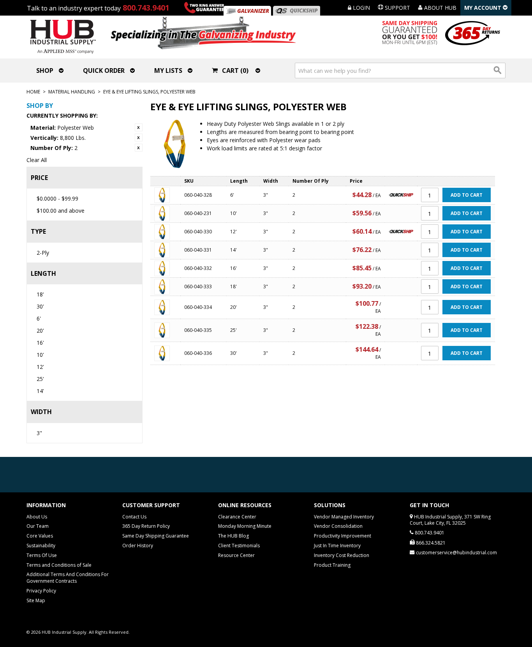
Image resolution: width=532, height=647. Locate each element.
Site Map (35, 600)
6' (39, 318)
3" (39, 433)
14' (40, 391)
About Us (36, 516)
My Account (483, 7)
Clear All (36, 160)
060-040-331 (198, 250)
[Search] (498, 70)
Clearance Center (237, 516)
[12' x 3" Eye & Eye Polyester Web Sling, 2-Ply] (165, 232)
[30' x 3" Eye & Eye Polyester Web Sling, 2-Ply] (165, 353)
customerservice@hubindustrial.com (456, 552)
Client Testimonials (239, 545)
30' (40, 306)
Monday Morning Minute (244, 526)
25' (40, 379)
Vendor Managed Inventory (344, 516)
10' (40, 354)
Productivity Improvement (342, 535)
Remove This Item (139, 127)
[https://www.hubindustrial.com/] (296, 11)
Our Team (37, 526)
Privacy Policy (41, 590)
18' (40, 294)
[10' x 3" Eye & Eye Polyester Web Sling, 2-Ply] (165, 213)
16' (40, 342)
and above (61, 210)
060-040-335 (198, 330)
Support (396, 7)
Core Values (39, 535)
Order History (137, 545)
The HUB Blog (233, 535)
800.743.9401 (146, 7)
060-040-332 (198, 268)
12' (40, 366)
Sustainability (40, 545)
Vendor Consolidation (338, 526)
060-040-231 (198, 213)
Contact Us (134, 516)
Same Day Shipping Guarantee (155, 535)
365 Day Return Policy (146, 526)
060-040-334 (198, 307)
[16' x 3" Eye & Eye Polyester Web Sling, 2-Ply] (165, 268)
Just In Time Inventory (337, 545)
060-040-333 (198, 286)
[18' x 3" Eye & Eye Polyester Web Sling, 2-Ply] (165, 286)
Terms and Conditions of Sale (59, 565)
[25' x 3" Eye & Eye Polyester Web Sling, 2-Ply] (165, 330)
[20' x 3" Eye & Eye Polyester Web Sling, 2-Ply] (165, 307)
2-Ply (43, 252)
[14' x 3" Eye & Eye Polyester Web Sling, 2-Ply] (165, 250)
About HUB (439, 7)
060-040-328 (198, 195)
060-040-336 (198, 353)
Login (360, 7)
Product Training (332, 565)
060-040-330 (198, 231)
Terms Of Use (41, 555)
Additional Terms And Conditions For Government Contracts (67, 577)
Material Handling (71, 91)
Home (33, 91)
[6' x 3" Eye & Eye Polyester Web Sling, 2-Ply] (165, 195)
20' (40, 330)
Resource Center (236, 555)
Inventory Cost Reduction (341, 555)
